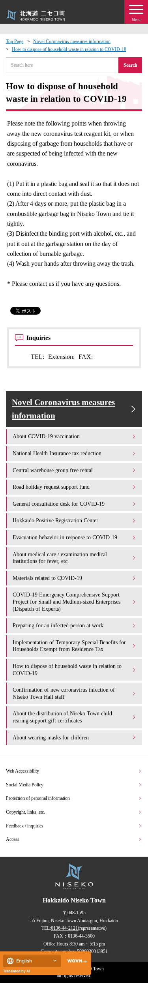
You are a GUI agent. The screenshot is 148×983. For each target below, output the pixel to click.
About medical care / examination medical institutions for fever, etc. (60, 558)
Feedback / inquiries (24, 826)
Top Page (14, 41)
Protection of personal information (38, 798)
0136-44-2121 (64, 928)
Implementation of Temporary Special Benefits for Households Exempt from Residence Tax (69, 646)
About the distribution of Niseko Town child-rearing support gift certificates (63, 717)
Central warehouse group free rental (53, 470)
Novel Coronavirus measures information (72, 41)
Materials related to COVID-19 (47, 578)
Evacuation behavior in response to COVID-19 (65, 537)
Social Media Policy (24, 785)
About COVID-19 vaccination (46, 436)
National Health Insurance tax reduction (57, 453)
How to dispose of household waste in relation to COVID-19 (69, 49)
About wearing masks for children (51, 737)
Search (130, 65)
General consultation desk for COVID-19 (59, 504)
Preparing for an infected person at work (58, 625)
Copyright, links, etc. (25, 812)
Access (12, 839)
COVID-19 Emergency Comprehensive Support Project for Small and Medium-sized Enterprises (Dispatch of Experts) (66, 601)
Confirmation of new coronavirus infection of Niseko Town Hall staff (64, 693)
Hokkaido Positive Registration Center (55, 520)
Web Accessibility (22, 771)
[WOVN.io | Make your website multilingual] (75, 961)
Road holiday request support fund (51, 487)
